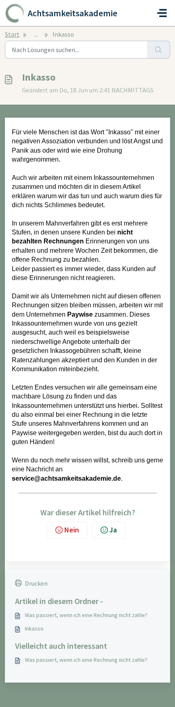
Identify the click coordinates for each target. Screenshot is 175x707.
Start (12, 34)
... (36, 34)
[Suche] (158, 50)
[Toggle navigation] (162, 13)
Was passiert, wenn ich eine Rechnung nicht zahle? (86, 615)
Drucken (36, 583)
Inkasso (34, 628)
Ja (113, 529)
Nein (71, 529)
